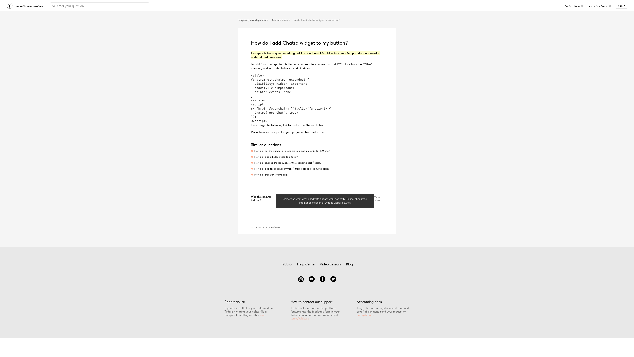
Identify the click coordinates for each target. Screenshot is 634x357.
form (262, 315)
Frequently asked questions (253, 19)
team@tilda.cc (300, 318)
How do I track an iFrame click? (271, 174)
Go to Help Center (598, 5)
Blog (349, 264)
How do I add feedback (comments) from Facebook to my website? (291, 168)
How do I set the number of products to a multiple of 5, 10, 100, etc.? (292, 150)
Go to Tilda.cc (573, 5)
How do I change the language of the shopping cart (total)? (287, 162)
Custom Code (280, 19)
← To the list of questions (265, 226)
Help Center (306, 264)
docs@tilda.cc (365, 315)
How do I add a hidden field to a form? (276, 156)
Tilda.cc (287, 264)
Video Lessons (331, 264)
